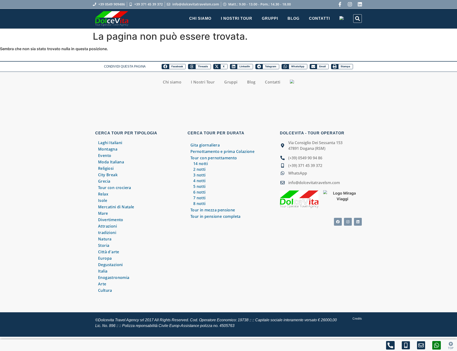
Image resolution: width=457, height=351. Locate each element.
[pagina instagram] (350, 4)
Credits (357, 318)
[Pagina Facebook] (340, 4)
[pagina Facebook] (338, 222)
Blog (293, 18)
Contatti (319, 18)
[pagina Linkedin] (358, 222)
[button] (357, 18)
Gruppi (270, 18)
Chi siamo (200, 18)
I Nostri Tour (236, 18)
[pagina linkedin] (360, 4)
